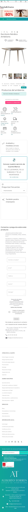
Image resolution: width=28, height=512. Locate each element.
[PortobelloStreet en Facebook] (6, 442)
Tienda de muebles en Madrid (9, 385)
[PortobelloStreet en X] (18, 442)
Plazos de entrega (6, 369)
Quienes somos (6, 382)
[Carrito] (21, 1)
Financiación (5, 364)
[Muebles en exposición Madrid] (1, 1)
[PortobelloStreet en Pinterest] (12, 442)
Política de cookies (6, 431)
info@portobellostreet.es (15, 338)
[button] (14, 191)
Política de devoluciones (8, 434)
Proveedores (5, 413)
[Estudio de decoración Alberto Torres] (14, 483)
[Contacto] (4, 1)
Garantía (4, 374)
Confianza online (6, 429)
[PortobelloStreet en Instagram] (15, 442)
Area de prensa (6, 416)
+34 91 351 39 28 (12, 335)
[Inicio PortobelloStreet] (7, 8)
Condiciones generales (8, 426)
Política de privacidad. (17, 460)
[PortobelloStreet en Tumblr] (21, 442)
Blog (3, 408)
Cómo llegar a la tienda (8, 357)
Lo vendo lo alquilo (7, 392)
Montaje (4, 367)
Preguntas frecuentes (7, 359)
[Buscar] (8, 1)
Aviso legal (4, 424)
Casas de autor (5, 395)
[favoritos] (16, 1)
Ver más (24, 87)
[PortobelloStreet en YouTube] (9, 442)
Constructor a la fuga (7, 390)
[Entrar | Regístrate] (26, 1)
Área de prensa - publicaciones (10, 398)
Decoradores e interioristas (8, 411)
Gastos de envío (6, 372)
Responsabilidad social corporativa (11, 387)
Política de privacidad (7, 436)
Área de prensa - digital (8, 400)
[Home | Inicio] (3, 19)
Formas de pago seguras (8, 362)
